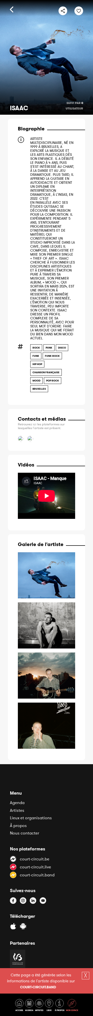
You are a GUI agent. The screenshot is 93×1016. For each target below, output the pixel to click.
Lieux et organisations (31, 818)
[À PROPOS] (60, 1006)
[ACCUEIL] (20, 1006)
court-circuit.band (38, 987)
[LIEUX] (50, 1006)
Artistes (17, 810)
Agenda (17, 802)
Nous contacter (24, 833)
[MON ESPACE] (72, 1006)
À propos (18, 825)
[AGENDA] (30, 1006)
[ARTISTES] (40, 1006)
